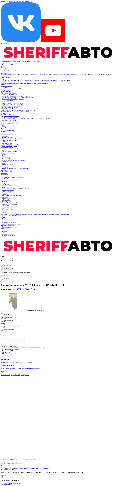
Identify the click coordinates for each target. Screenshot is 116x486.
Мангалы (16, 88)
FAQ (7, 1)
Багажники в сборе (6, 74)
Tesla (12, 120)
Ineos (8, 106)
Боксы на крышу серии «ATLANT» (73, 74)
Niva (7, 154)
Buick (25, 96)
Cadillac (4, 97)
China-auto (22, 97)
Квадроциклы (4, 197)
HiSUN (4, 205)
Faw (3, 101)
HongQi (18, 104)
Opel (7, 114)
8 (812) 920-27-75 (5, 64)
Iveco (18, 106)
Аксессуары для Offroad (8, 214)
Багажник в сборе (6, 175)
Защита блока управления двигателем (12, 188)
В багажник (4, 86)
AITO (6, 94)
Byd (28, 96)
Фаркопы (3, 131)
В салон (9, 86)
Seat (5, 118)
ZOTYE (7, 167)
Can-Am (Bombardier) (7, 202)
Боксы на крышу (16, 175)
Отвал (17, 80)
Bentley (13, 96)
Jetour (15, 107)
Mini (22, 111)
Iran (6, 147)
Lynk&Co (32, 110)
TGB (3, 211)
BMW (16, 96)
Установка (3, 1)
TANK (7, 161)
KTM (8, 207)
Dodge (16, 99)
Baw (5, 96)
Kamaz (7, 109)
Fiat (5, 101)
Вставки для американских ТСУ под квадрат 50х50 (16, 168)
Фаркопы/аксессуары (64, 80)
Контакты (21, 1)
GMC (16, 103)
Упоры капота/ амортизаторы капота (46, 88)
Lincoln (23, 110)
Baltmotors (4, 201)
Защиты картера (5, 368)
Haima (6, 104)
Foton (15, 101)
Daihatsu (8, 99)
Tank (6, 120)
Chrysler (27, 97)
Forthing (11, 101)
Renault (11, 117)
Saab (3, 118)
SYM (12, 210)
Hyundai (22, 104)
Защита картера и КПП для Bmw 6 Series (18, 289)
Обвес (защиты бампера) (26, 88)
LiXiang (27, 110)
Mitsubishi (26, 111)
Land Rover (11, 110)
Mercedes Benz (14, 111)
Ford (7, 101)
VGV (3, 123)
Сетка (34, 88)
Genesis (10, 103)
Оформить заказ (17, 483)
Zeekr (6, 127)
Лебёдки (4, 218)
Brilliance (21, 96)
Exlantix (11, 100)
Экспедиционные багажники (30, 74)
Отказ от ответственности (43, 468)
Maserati (4, 111)
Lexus (16, 110)
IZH (21, 106)
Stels (6, 210)
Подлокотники (36, 368)
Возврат (31, 1)
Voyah (16, 123)
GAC (3, 103)
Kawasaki (4, 207)
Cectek (15, 202)
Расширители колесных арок (32, 80)
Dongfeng (21, 99)
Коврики (3, 228)
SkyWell (20, 118)
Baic (3, 96)
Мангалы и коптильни (8, 190)
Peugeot (4, 116)
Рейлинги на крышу (16, 74)
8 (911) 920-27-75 (15, 64)
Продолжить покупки (6, 483)
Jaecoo (5, 107)
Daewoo (4, 99)
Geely (6, 103)
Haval (10, 104)
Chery (12, 97)
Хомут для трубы (6, 227)
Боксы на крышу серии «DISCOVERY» (93, 74)
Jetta (18, 107)
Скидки (26, 1)
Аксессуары (108, 74)
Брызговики (4, 88)
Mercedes (8, 153)
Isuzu (15, 106)
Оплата (11, 1)
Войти (9, 43)
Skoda (15, 118)
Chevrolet (16, 97)
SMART (24, 118)
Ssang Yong (37, 118)
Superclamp (5, 237)
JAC (2, 107)
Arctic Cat (7, 200)
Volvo (13, 123)
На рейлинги (42, 74)
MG (19, 111)
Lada (3, 110)
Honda (13, 104)
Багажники (4, 173)
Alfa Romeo (11, 94)
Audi (16, 94)
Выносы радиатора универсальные (11, 215)
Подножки (18, 368)
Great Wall (21, 103)
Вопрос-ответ (14, 362)
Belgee (9, 96)
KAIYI (4, 109)
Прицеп (22, 80)
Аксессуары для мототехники (46, 214)
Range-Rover (5, 158)
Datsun (13, 99)
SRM (32, 118)
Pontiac (13, 116)
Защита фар (10, 88)
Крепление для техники (7, 234)
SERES (9, 118)
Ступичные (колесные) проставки (49, 80)
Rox (17, 117)
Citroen (32, 97)
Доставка (16, 1)
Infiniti (12, 106)
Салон (3, 232)
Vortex (13, 164)
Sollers (28, 118)
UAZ (3, 121)
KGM (11, 109)
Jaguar (9, 107)
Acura (3, 94)
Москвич (4, 128)
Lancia (6, 110)
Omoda (4, 114)
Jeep (12, 107)
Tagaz (3, 120)
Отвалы (4, 219)
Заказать (3, 344)
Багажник (4, 231)
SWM (49, 118)
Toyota (15, 120)
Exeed (7, 100)
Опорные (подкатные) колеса (23, 192)
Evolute (4, 100)
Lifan (19, 110)
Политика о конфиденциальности (26, 468)
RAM (3, 117)
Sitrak (12, 118)
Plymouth (8, 116)
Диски (3, 217)
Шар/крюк (5, 170)
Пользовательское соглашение (9, 468)
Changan (8, 97)
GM (14, 103)
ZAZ (3, 127)
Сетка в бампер (6, 194)
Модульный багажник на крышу (54, 74)
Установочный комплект (7, 71)
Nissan (3, 113)
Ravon (6, 117)
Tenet (9, 120)
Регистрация (4, 43)
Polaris (3, 208)
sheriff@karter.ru (25, 375)
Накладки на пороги (44, 83)
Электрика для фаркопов (8, 171)
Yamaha (4, 212)
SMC (3, 210)
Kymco (12, 207)
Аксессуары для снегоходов (8, 80)
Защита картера (5, 90)
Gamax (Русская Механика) (9, 204)
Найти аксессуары (5, 269)
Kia (14, 109)
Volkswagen (8, 123)
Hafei (3, 104)
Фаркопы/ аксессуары (8, 225)
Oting (12, 114)
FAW (3, 143)
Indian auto (4, 106)
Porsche (17, 116)
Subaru (41, 118)
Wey (3, 124)
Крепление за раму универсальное (10, 83)
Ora (10, 114)
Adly (3, 200)
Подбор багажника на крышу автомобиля (13, 177)
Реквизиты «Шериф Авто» (8, 463)
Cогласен (3, 475)
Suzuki (45, 118)
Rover (14, 117)
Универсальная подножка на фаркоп (29, 83)
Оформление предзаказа (7, 329)
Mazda (8, 111)
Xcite (3, 126)
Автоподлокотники (6, 77)
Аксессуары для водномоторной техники (26, 214)
